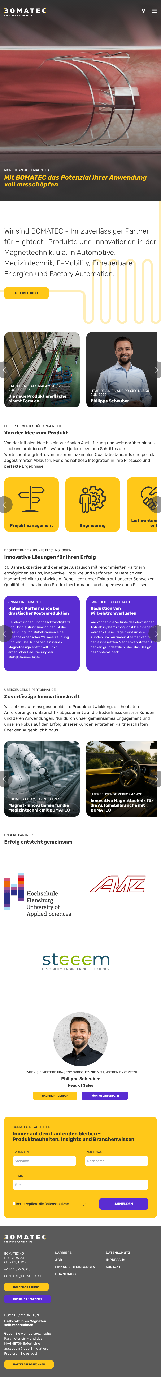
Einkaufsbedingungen (75, 1267)
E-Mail (20, 1176)
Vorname (22, 1152)
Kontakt (113, 1267)
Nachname (95, 1152)
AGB (58, 1259)
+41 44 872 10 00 (17, 1269)
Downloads (65, 1274)
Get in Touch (26, 293)
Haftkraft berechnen (29, 1364)
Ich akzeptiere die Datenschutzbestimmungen (52, 1204)
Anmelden (123, 1204)
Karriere (63, 1252)
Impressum (116, 1259)
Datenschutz (118, 1252)
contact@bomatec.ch (22, 1276)
